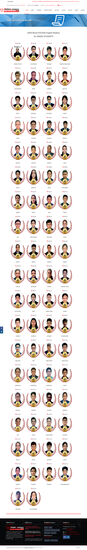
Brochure (60, 5)
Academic (39, 10)
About (32, 10)
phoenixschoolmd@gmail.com (49, 5)
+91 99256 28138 (22, 5)
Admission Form (54, 540)
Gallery (70, 10)
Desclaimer (78, 547)
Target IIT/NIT (47, 532)
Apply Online (47, 540)
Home (27, 10)
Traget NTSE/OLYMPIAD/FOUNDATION (52, 530)
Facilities (57, 10)
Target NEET (53, 532)
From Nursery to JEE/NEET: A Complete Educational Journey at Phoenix (24, 1)
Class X (50, 527)
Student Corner (48, 10)
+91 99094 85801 (69, 530)
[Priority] (9, 10)
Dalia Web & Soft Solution (38, 547)
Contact (83, 10)
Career (76, 10)
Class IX (46, 527)
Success (63, 10)
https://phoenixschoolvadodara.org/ (73, 534)
